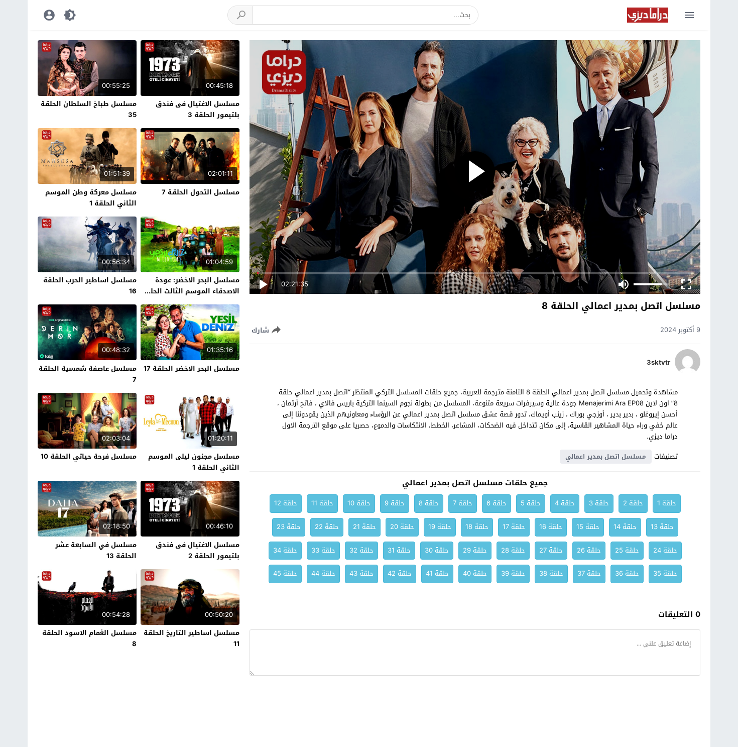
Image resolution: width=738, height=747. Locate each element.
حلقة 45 (285, 573)
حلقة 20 (402, 526)
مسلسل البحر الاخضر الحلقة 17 (191, 368)
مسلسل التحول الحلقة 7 (200, 192)
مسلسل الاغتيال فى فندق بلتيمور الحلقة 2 (197, 550)
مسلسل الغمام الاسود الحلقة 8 (89, 638)
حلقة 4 (565, 503)
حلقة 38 (551, 573)
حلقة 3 (599, 503)
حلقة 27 (551, 550)
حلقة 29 (475, 550)
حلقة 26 (589, 550)
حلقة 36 (627, 573)
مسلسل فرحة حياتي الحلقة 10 (89, 456)
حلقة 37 (589, 573)
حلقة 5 (531, 503)
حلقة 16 (550, 526)
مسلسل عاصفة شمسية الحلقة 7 (88, 374)
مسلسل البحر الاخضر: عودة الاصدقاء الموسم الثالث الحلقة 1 (190, 291)
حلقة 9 (395, 503)
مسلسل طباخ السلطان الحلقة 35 (89, 109)
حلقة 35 (665, 573)
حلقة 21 (364, 526)
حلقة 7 (462, 503)
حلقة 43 (361, 573)
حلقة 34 (285, 550)
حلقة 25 (627, 550)
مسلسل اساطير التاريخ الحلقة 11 (191, 638)
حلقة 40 (475, 573)
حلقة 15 (587, 526)
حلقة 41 (437, 573)
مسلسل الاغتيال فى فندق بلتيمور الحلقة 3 (197, 109)
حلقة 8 (429, 503)
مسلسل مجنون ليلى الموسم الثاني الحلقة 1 (193, 462)
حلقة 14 (625, 526)
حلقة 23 (289, 526)
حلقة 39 (513, 573)
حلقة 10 (359, 503)
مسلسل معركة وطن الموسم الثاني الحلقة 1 (91, 197)
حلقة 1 (666, 503)
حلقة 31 (399, 550)
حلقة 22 (327, 526)
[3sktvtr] (687, 372)
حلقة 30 (437, 550)
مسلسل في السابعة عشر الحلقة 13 (96, 550)
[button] (240, 15)
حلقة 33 (323, 550)
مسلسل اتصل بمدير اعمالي (605, 456)
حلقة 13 (662, 526)
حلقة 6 (496, 503)
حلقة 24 (665, 550)
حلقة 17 (514, 526)
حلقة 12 (285, 503)
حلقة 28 (513, 550)
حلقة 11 (322, 503)
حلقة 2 (633, 503)
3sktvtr (658, 363)
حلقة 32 (361, 550)
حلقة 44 (323, 573)
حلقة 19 (439, 526)
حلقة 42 (400, 573)
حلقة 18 (476, 526)
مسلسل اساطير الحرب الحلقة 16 (90, 285)
